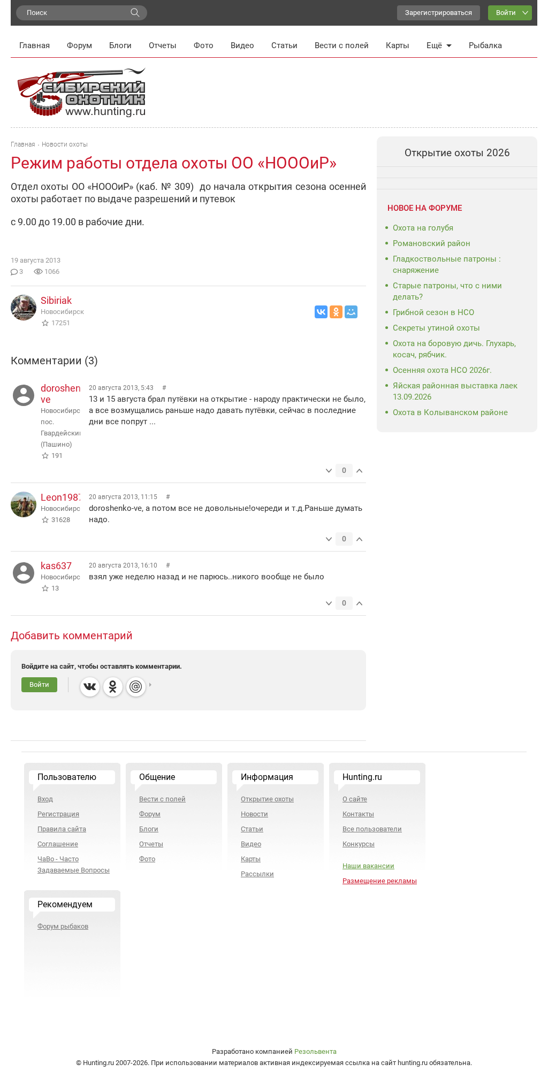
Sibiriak (56, 300)
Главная (34, 45)
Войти (506, 13)
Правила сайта (61, 829)
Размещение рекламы (379, 881)
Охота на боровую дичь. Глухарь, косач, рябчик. (454, 349)
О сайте (354, 799)
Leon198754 (67, 497)
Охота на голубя (423, 228)
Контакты (358, 814)
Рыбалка (485, 45)
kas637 (56, 565)
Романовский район (431, 243)
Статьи (284, 45)
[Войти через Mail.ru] (136, 687)
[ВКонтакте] (321, 311)
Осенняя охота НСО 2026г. (442, 370)
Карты (397, 45)
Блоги (120, 45)
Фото (204, 45)
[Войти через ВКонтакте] (90, 687)
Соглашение (57, 844)
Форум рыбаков (62, 926)
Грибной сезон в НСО (433, 312)
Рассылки (257, 874)
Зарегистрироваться (438, 13)
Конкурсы (358, 844)
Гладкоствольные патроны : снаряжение (447, 264)
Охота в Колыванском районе (450, 412)
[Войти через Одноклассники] (113, 687)
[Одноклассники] (336, 311)
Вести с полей (342, 45)
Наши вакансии (368, 866)
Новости (254, 814)
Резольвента (315, 1051)
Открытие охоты (267, 799)
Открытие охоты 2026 (457, 152)
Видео (242, 45)
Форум (79, 45)
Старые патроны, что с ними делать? (447, 291)
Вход (45, 799)
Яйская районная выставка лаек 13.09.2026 (455, 391)
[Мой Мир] (351, 311)
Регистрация (58, 814)
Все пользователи (372, 829)
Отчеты (163, 45)
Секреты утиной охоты (436, 328)
